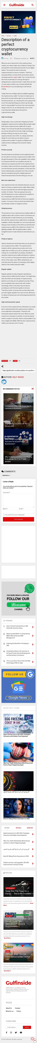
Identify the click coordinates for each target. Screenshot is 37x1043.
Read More (7, 938)
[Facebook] (6, 1032)
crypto (15, 77)
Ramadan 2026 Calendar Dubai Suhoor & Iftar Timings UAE (17, 956)
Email (21, 509)
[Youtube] (21, 1032)
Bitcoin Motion (5, 86)
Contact (17, 1008)
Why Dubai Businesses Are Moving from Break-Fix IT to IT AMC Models (18, 459)
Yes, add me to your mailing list (14, 515)
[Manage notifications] (32, 1038)
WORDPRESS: (6, 475)
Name (5, 509)
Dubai (8, 951)
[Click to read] (18, 402)
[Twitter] (16, 1032)
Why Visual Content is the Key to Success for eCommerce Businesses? (17, 441)
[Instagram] (11, 1032)
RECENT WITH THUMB (11, 708)
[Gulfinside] (15, 6)
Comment (6, 492)
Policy (19, 1011)
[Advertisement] (18, 342)
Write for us (10, 1011)
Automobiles (10, 888)
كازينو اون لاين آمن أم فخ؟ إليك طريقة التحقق (16, 792)
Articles (9, 916)
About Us (9, 1008)
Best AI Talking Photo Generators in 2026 (16, 819)
